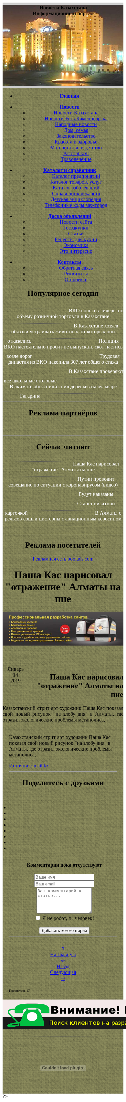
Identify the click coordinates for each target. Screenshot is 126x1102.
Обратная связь (76, 268)
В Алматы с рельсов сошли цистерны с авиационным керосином (63, 515)
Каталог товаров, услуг (76, 182)
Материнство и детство (76, 147)
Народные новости (76, 124)
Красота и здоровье (76, 141)
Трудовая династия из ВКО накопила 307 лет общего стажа (64, 359)
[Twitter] (63, 837)
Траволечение (76, 159)
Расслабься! (76, 153)
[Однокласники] (63, 842)
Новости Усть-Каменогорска (76, 118)
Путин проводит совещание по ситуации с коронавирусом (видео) (63, 481)
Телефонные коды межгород (76, 205)
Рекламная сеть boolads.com (63, 559)
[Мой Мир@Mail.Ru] (63, 848)
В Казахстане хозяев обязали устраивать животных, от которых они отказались (62, 333)
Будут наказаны (96, 494)
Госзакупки (76, 227)
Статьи (76, 233)
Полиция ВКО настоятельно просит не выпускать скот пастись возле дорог (63, 348)
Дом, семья (76, 130)
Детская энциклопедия (76, 199)
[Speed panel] (63, 807)
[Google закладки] (63, 819)
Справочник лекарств (76, 193)
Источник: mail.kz (28, 765)
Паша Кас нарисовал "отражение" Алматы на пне (75, 466)
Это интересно (76, 251)
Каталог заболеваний (76, 187)
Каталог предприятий (76, 176)
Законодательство (76, 136)
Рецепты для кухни (76, 239)
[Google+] (63, 813)
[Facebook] (63, 831)
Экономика (76, 245)
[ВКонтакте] (63, 825)
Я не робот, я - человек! (67, 918)
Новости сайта (76, 222)
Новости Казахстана (76, 112)
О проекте (76, 279)
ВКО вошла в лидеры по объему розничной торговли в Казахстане (70, 313)
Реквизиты (76, 273)
